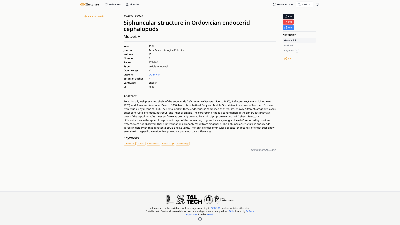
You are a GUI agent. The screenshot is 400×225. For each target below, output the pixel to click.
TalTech (250, 211)
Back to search (96, 16)
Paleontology (182, 143)
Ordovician (129, 143)
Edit (290, 58)
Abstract (130, 96)
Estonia (141, 143)
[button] (288, 16)
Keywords (131, 138)
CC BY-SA (216, 208)
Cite (290, 16)
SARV (231, 211)
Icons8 (209, 214)
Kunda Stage (168, 143)
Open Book (192, 214)
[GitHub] (200, 219)
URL (290, 27)
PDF (290, 21)
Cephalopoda (153, 143)
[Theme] (317, 4)
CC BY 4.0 (154, 74)
